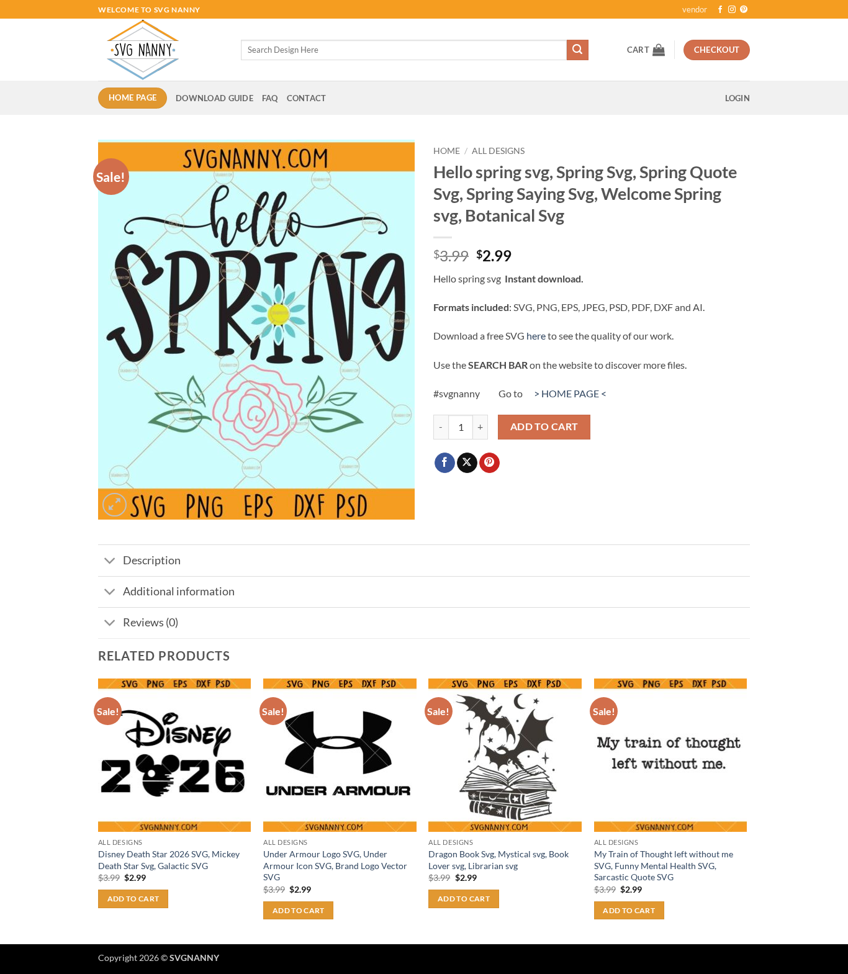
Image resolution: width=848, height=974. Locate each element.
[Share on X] (467, 463)
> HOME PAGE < (570, 393)
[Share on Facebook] (445, 463)
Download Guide (214, 98)
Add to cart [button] (133, 899)
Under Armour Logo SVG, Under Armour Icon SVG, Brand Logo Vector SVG (335, 865)
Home (446, 151)
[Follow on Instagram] (732, 10)
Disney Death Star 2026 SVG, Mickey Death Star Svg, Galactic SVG (169, 860)
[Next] (746, 810)
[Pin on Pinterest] (489, 463)
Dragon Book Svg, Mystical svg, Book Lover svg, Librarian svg (498, 860)
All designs (498, 151)
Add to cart (544, 426)
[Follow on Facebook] (720, 10)
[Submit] (577, 50)
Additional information (179, 591)
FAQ (270, 98)
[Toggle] (110, 562)
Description (152, 560)
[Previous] (98, 810)
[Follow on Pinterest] (743, 10)
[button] (646, 49)
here (536, 335)
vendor (694, 9)
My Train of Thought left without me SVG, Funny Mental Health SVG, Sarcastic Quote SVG (663, 865)
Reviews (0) (150, 622)
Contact (307, 98)
